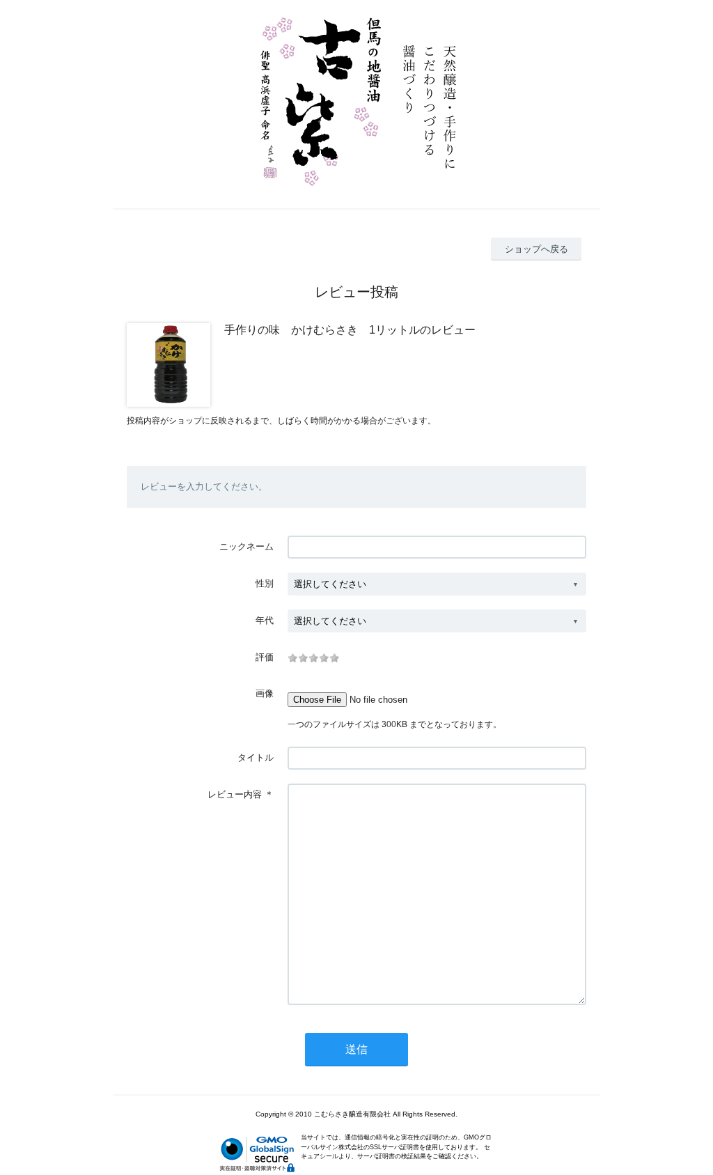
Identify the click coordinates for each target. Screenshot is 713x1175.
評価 (265, 657)
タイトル (255, 757)
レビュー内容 (234, 794)
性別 (265, 583)
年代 (265, 620)
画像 (265, 693)
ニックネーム (246, 546)
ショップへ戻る (536, 249)
